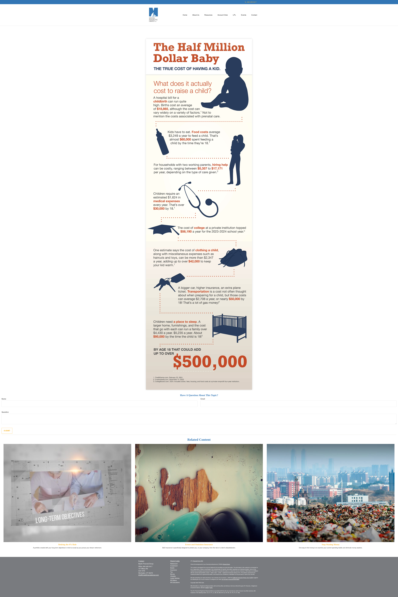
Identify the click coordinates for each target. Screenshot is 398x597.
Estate (172, 568)
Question (5, 412)
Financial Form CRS (198, 561)
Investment (174, 566)
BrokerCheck (226, 564)
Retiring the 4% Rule (67, 544)
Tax (171, 572)
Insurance (173, 570)
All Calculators (175, 582)
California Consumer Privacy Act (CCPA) (242, 577)
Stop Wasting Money (331, 544)
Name (4, 399)
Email (203, 399)
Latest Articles (175, 578)
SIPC (211, 587)
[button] (196, 15)
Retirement (174, 564)
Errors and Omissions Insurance (199, 544)
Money (172, 574)
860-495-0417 (252, 2)
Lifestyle (173, 576)
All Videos (173, 580)
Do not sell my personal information (230, 579)
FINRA (207, 587)
